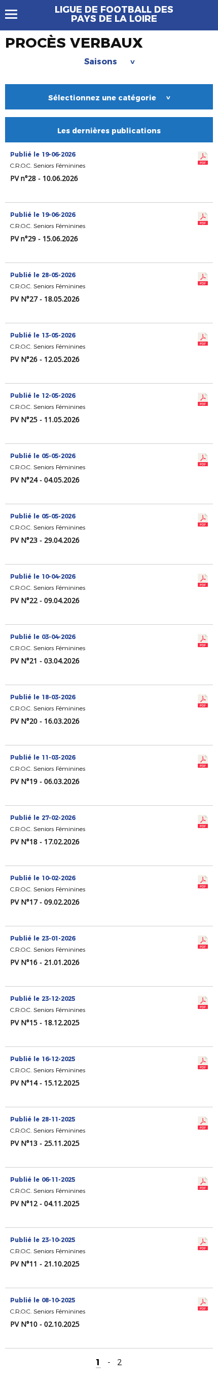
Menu (16, 14)
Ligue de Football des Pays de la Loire (114, 14)
